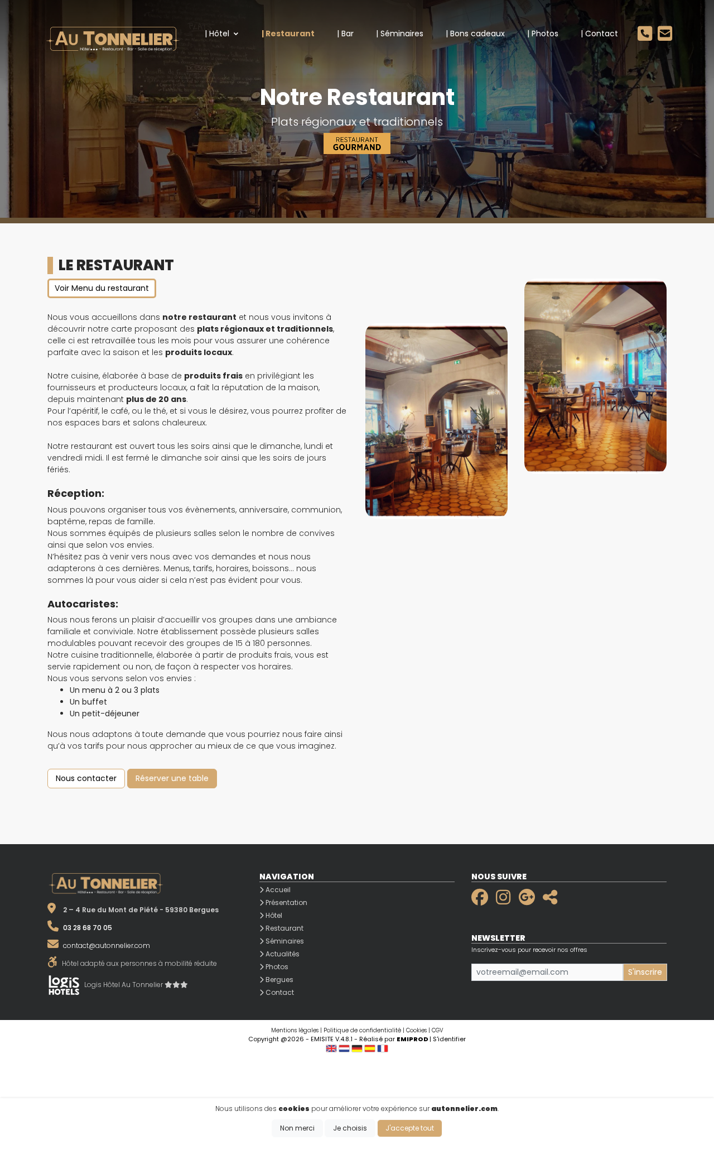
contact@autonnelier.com (106, 945)
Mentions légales (295, 1030)
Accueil (277, 889)
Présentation (285, 902)
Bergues (278, 979)
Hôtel (273, 915)
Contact (279, 992)
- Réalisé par (392, 1039)
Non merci (297, 1128)
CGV (437, 1030)
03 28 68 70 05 (87, 927)
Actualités (282, 954)
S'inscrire (645, 972)
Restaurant (283, 928)
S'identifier (449, 1039)
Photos (276, 966)
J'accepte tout (409, 1128)
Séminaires (284, 941)
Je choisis (350, 1128)
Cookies (416, 1030)
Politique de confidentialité (362, 1030)
